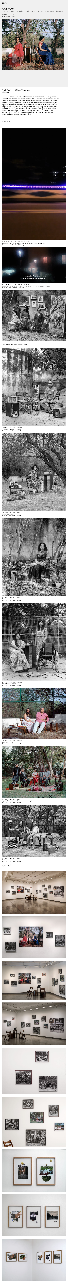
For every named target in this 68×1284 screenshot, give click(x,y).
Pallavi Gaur (59, 11)
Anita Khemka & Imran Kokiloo (13, 11)
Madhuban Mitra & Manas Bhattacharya (39, 11)
